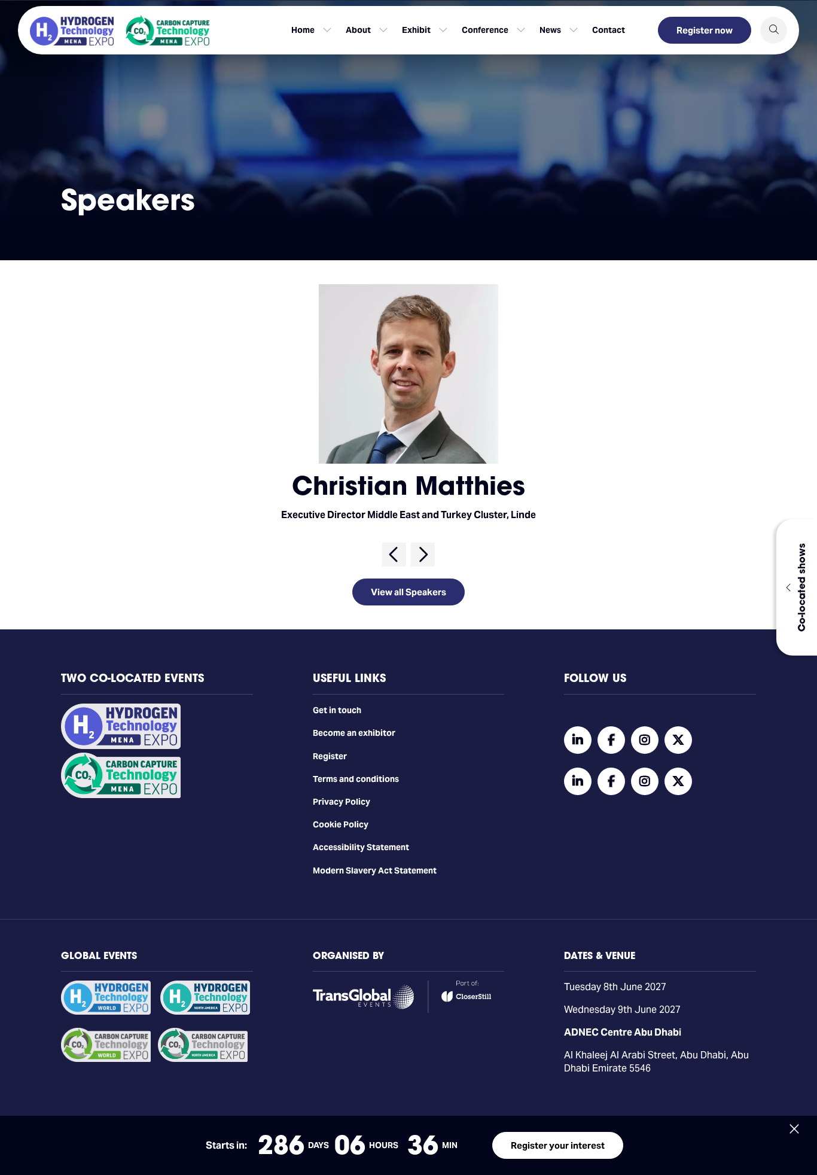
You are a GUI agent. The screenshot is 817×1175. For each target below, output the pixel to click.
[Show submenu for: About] (383, 29)
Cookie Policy (340, 824)
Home (303, 30)
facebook (611, 740)
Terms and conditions (356, 779)
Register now (704, 30)
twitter (678, 740)
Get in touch (337, 710)
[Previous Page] (394, 555)
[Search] (773, 30)
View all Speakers (408, 592)
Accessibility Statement (361, 847)
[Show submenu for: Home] (327, 29)
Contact (608, 30)
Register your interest (558, 1145)
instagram (645, 740)
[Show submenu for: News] (573, 29)
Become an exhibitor (354, 732)
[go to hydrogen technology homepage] (72, 31)
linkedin (578, 740)
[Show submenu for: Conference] (521, 29)
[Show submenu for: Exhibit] (443, 29)
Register (330, 756)
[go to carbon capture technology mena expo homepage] (167, 30)
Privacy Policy (341, 801)
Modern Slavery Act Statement (375, 870)
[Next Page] (423, 555)
